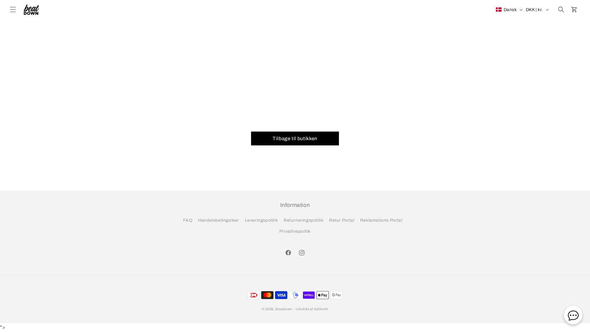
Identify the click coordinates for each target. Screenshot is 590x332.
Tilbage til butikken (295, 138)
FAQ (188, 220)
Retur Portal (341, 220)
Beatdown (283, 309)
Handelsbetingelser (218, 220)
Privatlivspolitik (295, 231)
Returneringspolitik (303, 220)
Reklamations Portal (381, 220)
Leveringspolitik (261, 220)
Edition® (321, 309)
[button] (13, 9)
